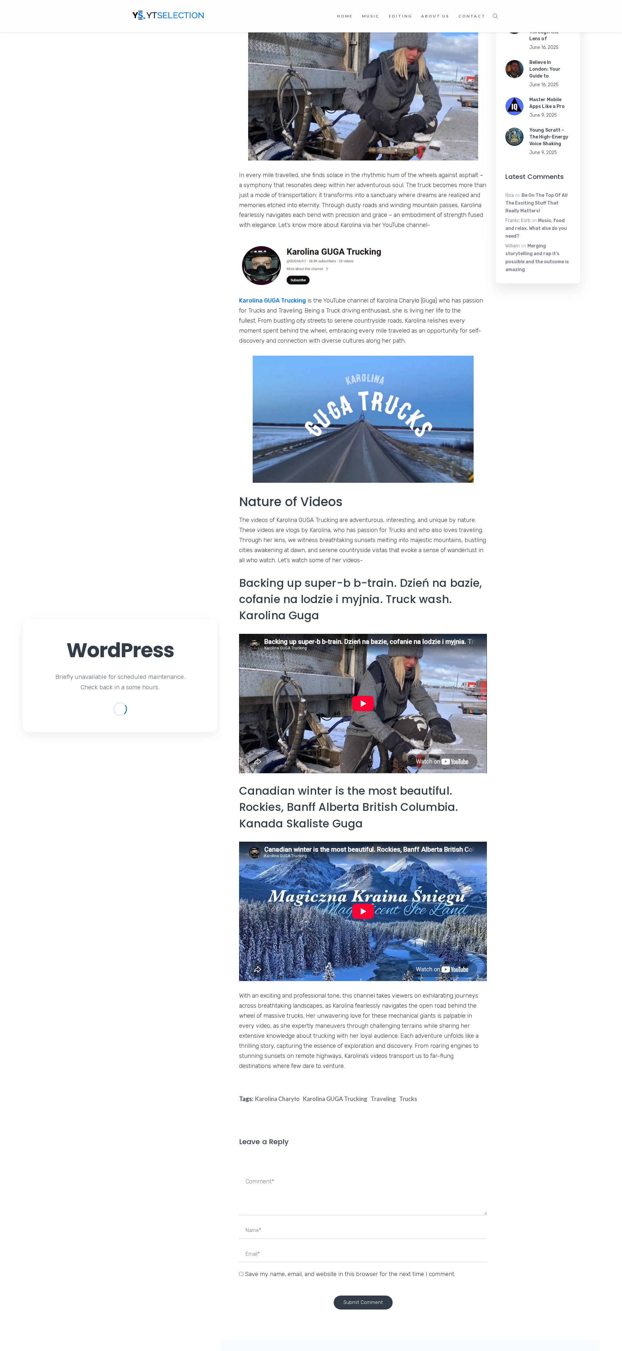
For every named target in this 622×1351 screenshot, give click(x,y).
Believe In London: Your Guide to (544, 69)
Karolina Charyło (277, 1098)
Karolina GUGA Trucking (272, 300)
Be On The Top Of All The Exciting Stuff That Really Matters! (536, 203)
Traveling (383, 1098)
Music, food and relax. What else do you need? (536, 228)
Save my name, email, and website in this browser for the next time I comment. (350, 1274)
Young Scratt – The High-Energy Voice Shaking (549, 137)
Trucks (408, 1098)
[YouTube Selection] (168, 14)
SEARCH (495, 16)
